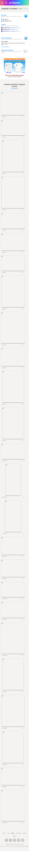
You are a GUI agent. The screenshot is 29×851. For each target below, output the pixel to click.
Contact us (25, 833)
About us (4, 833)
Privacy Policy (25, 846)
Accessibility (18, 833)
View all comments (4, 46)
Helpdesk (14, 836)
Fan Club (3, 15)
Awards (3, 24)
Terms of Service (18, 846)
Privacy (13, 833)
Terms (8, 833)
